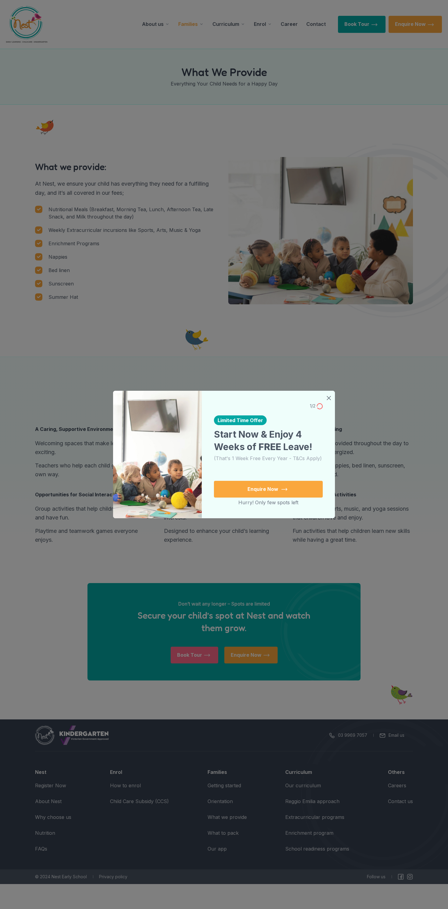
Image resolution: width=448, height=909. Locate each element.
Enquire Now (263, 489)
